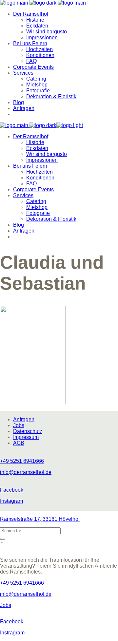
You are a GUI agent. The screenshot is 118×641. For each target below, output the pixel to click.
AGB (18, 443)
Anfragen (23, 419)
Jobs (18, 425)
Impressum (26, 437)
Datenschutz (27, 431)
